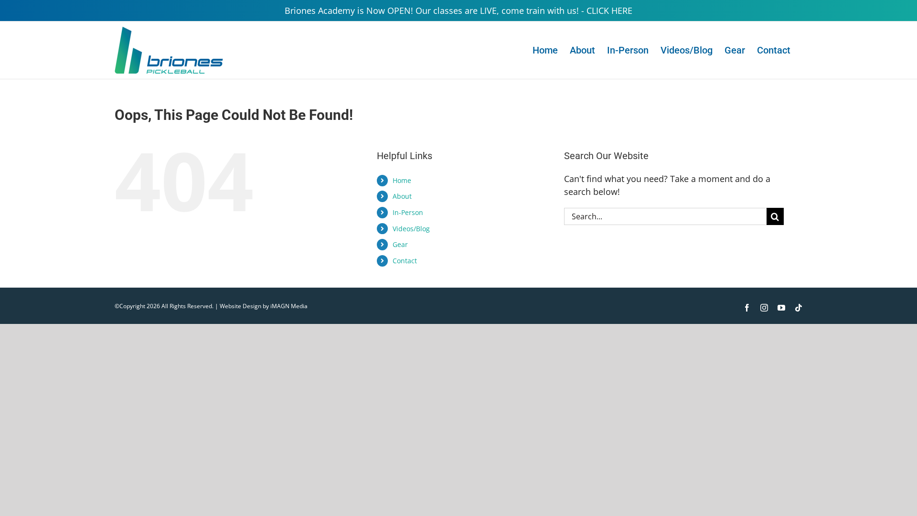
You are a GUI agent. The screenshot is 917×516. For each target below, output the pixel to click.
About (402, 196)
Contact (405, 260)
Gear (400, 244)
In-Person (408, 212)
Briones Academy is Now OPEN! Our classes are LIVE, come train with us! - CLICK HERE (458, 10)
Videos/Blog (411, 228)
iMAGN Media (289, 306)
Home (402, 180)
